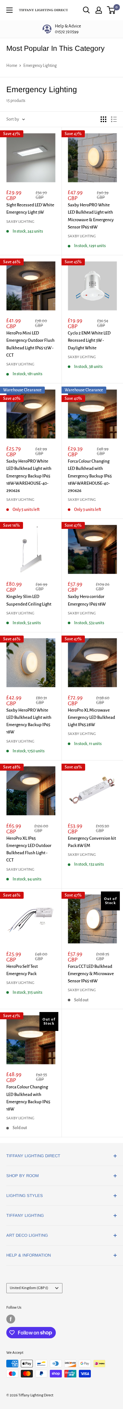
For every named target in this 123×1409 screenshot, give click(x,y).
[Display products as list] (114, 119)
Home (11, 65)
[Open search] (86, 10)
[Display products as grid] (103, 119)
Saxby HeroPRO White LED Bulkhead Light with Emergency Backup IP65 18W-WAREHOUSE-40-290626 (28, 476)
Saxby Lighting (20, 222)
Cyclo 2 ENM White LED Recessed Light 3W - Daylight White (89, 340)
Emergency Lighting (40, 65)
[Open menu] (9, 10)
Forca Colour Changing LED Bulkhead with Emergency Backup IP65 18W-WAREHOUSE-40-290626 (90, 476)
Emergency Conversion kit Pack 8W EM (92, 842)
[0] (111, 10)
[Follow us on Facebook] (10, 1319)
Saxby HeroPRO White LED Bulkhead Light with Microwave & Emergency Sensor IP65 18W (91, 216)
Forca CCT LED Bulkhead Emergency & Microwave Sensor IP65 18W (91, 974)
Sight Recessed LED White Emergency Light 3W (30, 209)
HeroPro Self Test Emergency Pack (22, 970)
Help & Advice (68, 29)
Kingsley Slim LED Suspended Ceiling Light (28, 600)
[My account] (99, 10)
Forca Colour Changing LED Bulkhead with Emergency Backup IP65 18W (28, 1098)
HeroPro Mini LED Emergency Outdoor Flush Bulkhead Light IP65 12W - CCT (30, 344)
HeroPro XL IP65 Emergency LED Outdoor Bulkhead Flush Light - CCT (28, 849)
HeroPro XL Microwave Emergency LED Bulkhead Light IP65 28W (91, 717)
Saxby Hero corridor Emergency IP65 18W (87, 600)
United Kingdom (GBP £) (29, 1288)
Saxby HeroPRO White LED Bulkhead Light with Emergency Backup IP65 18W (28, 721)
